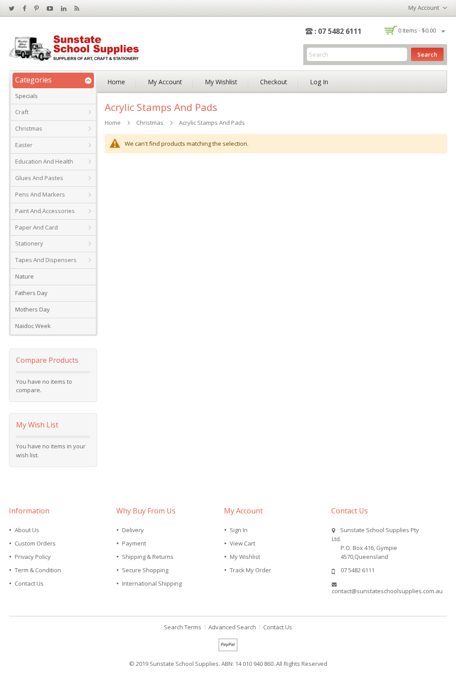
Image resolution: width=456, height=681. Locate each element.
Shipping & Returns (148, 557)
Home (116, 82)
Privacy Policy (33, 557)
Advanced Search (232, 627)
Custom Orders (35, 543)
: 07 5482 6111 (338, 31)
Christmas (149, 123)
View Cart (242, 543)
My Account (165, 82)
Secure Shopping (145, 570)
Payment (134, 543)
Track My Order (250, 570)
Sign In (239, 530)
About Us (27, 530)
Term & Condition (38, 570)
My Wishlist (221, 82)
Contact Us (29, 583)
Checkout (273, 82)
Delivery (133, 530)
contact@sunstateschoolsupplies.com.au (387, 591)
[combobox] (357, 54)
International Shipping (152, 583)
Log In (319, 82)
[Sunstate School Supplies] (75, 47)
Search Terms (182, 627)
